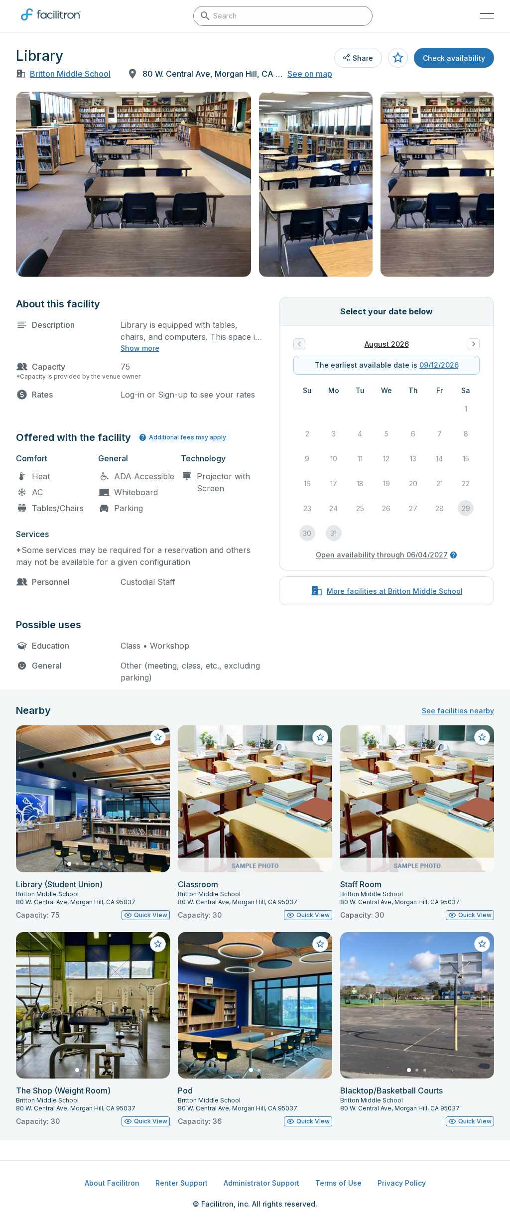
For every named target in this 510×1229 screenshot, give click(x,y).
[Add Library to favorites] (398, 58)
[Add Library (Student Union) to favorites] (158, 737)
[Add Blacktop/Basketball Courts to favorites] (482, 944)
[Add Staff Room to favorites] (482, 737)
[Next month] (474, 344)
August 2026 (387, 344)
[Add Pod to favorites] (320, 944)
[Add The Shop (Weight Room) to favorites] (158, 944)
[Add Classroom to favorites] (320, 737)
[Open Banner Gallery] (133, 184)
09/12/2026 (439, 365)
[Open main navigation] (487, 16)
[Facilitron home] (51, 22)
